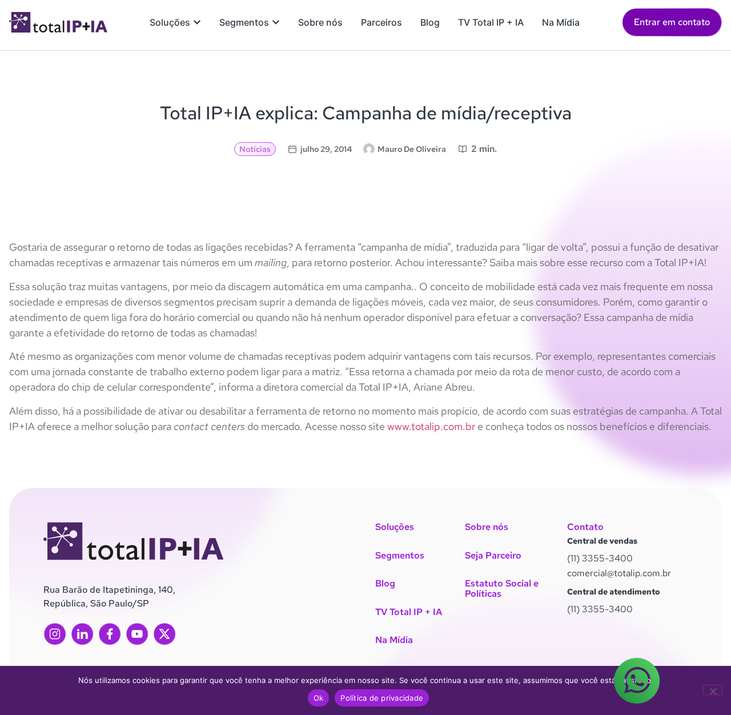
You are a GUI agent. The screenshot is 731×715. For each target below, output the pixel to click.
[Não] (712, 690)
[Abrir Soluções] (197, 22)
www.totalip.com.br (430, 426)
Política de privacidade (381, 697)
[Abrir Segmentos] (276, 22)
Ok (319, 697)
